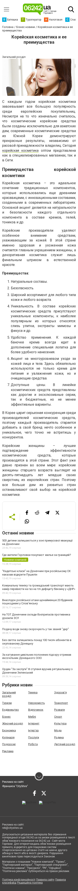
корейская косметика (20, 150)
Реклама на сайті (13, 781)
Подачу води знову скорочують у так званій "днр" (35, 629)
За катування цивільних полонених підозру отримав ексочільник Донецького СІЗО (36, 656)
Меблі (32, 716)
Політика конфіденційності (18, 879)
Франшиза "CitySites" (15, 786)
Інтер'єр (33, 730)
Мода (58, 730)
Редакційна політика (30, 882)
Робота (33, 744)
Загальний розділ (9, 694)
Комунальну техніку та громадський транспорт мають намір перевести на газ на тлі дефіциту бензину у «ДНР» (38, 587)
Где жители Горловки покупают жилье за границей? (36, 555)
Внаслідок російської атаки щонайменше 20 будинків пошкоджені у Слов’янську (37, 601)
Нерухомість (36, 703)
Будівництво (10, 709)
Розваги (59, 709)
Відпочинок (35, 709)
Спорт (58, 716)
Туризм (7, 703)
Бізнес (6, 716)
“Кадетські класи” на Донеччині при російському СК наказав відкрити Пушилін (36, 572)
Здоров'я (60, 692)
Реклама (7, 751)
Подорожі (9, 744)
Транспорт (61, 703)
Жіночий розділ (12, 723)
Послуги (33, 737)
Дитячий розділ (64, 744)
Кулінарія (8, 737)
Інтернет (33, 723)
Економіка (9, 730)
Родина (59, 737)
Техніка (32, 692)
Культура (60, 723)
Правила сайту (45, 879)
